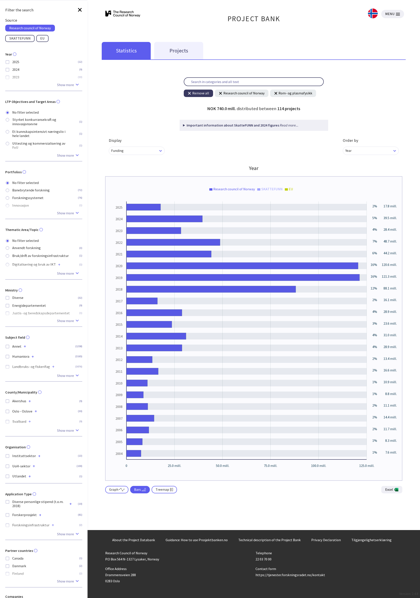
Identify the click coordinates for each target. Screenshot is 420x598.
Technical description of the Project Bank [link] (269, 540)
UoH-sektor (21, 466)
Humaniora (20, 356)
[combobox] (111, 151)
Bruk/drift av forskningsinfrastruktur (40, 256)
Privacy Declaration (326, 540)
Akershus (19, 401)
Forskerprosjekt (24, 515)
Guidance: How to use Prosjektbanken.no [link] (197, 540)
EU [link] (42, 38)
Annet (16, 346)
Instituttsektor (24, 456)
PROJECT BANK (254, 18)
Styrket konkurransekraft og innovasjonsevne (34, 122)
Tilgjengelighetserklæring (371, 540)
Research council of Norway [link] (30, 28)
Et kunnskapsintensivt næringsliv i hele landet (38, 134)
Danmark (19, 566)
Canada (17, 558)
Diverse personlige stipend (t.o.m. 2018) (37, 504)
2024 (15, 70)
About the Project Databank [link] (133, 540)
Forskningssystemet (28, 198)
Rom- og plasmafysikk (295, 93)
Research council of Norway (243, 93)
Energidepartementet (29, 305)
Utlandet (19, 476)
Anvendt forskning (26, 248)
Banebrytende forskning (31, 190)
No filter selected (25, 112)
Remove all (200, 93)
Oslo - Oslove (22, 411)
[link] (373, 14)
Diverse (17, 298)
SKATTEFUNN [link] (20, 38)
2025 (15, 62)
